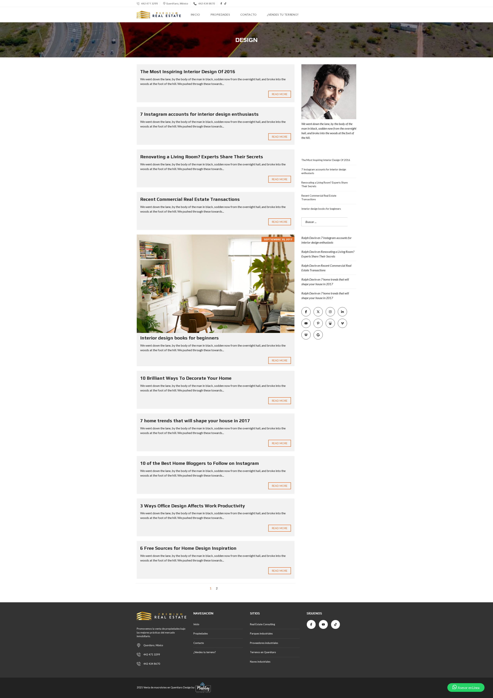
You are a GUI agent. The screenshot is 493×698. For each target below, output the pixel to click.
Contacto (198, 642)
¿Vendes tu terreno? (204, 652)
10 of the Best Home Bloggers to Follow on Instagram (199, 463)
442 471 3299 (149, 3)
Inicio (196, 624)
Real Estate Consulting (262, 624)
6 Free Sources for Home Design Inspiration (188, 548)
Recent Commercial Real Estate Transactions (190, 199)
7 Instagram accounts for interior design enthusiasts (199, 114)
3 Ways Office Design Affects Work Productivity (192, 505)
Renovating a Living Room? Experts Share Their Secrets (201, 156)
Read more (280, 94)
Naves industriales (260, 661)
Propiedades (200, 633)
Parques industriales (261, 633)
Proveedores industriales (264, 642)
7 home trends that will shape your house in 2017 (195, 420)
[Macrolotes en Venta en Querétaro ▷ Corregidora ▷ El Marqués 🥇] (159, 14)
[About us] (328, 91)
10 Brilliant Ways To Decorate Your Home (185, 378)
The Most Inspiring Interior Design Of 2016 (187, 71)
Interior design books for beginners (179, 337)
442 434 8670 (206, 3)
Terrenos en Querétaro (263, 652)
